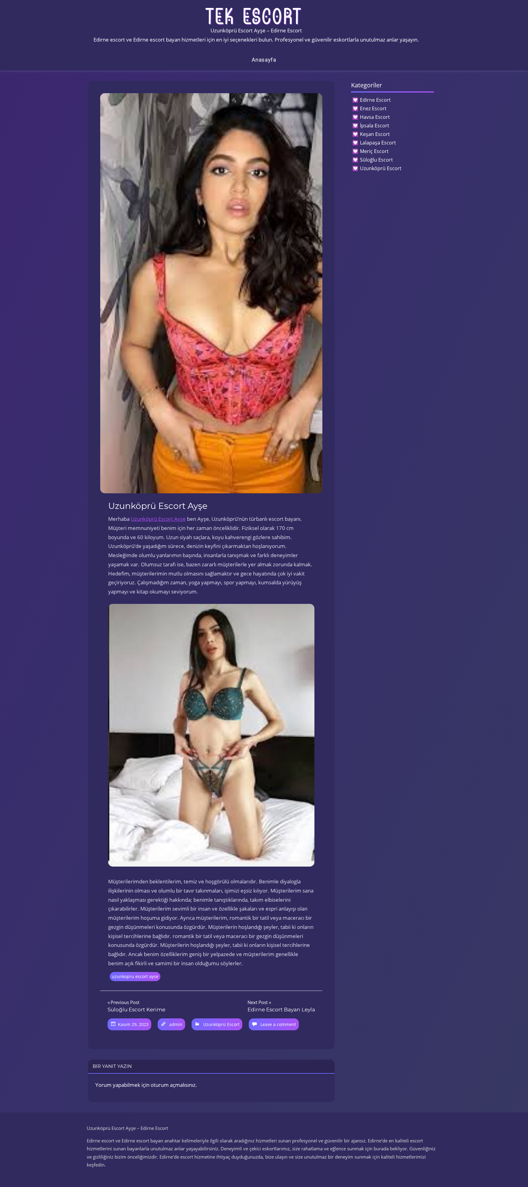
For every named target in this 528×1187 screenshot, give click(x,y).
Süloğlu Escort (376, 159)
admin (175, 1024)
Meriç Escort (374, 151)
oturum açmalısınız (173, 1084)
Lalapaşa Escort (378, 142)
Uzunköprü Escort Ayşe (158, 518)
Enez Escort (373, 108)
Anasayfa (264, 60)
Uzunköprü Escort (221, 1024)
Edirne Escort (375, 100)
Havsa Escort (375, 117)
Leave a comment (278, 1024)
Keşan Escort (375, 134)
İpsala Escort (374, 125)
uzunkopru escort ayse (135, 976)
